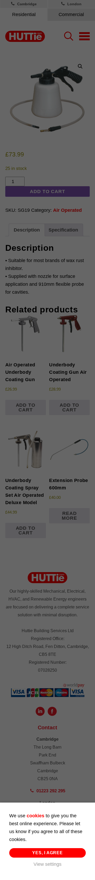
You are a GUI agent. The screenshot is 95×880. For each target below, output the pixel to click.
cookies (35, 815)
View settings (47, 864)
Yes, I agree (47, 852)
